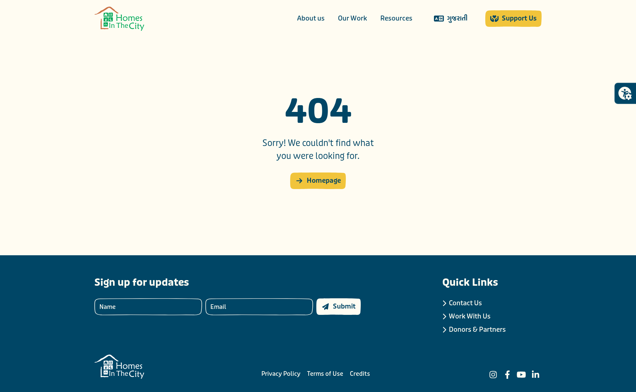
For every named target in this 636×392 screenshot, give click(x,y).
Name (107, 306)
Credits (360, 373)
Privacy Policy (280, 373)
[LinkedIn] (535, 374)
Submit (344, 306)
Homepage (324, 180)
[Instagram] (493, 374)
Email (218, 306)
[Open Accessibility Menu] (625, 93)
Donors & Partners (477, 329)
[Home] (119, 19)
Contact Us (465, 303)
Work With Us (470, 316)
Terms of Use (325, 373)
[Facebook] (507, 374)
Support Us (519, 18)
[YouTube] (521, 374)
